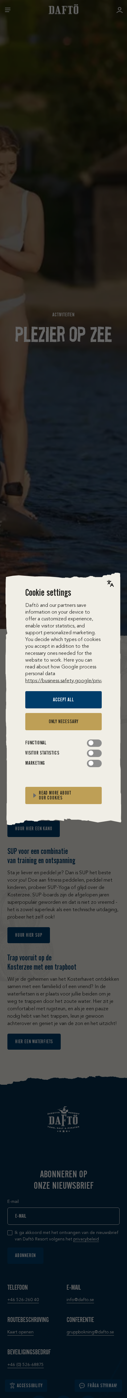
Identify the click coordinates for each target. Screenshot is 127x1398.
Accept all (63, 700)
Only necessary (63, 721)
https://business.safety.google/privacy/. (68, 681)
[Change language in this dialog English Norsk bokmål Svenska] (110, 583)
